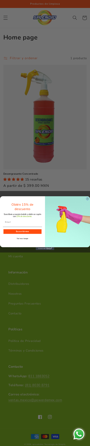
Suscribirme (22, 231)
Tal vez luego (22, 238)
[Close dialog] (87, 198)
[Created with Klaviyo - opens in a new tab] (45, 248)
